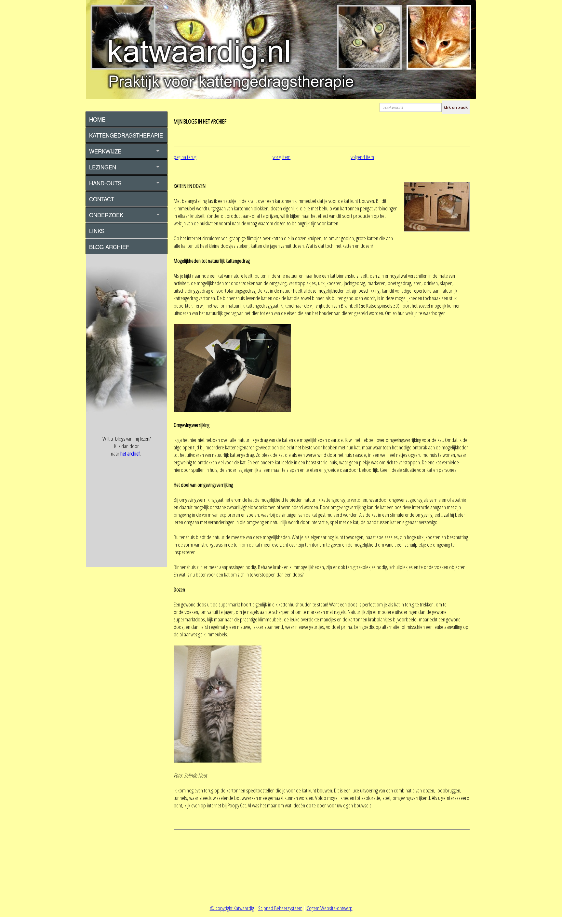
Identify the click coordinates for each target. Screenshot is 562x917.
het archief (130, 453)
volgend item (362, 157)
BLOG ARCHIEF (109, 247)
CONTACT (101, 199)
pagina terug (185, 157)
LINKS (96, 231)
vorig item (281, 157)
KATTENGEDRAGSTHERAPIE (126, 135)
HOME (97, 119)
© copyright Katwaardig (232, 908)
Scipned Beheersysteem (280, 908)
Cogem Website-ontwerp (330, 908)
